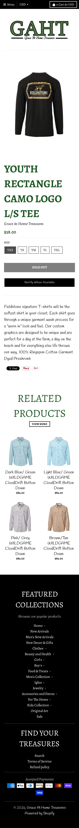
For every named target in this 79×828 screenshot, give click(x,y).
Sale (40, 716)
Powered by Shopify (39, 813)
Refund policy (39, 767)
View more (39, 424)
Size (7, 242)
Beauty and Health (38, 654)
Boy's (38, 665)
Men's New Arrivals (39, 636)
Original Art (39, 710)
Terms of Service (40, 761)
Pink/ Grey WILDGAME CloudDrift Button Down (20, 546)
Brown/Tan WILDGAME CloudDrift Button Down (59, 546)
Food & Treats (38, 671)
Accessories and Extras (38, 693)
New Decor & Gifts (39, 642)
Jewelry (38, 688)
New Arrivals (39, 631)
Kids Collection (38, 705)
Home (38, 625)
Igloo (38, 682)
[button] (39, 282)
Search (39, 755)
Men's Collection (38, 676)
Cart (65, 4)
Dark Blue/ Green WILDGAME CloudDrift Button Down (20, 480)
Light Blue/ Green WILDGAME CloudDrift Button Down (59, 480)
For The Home (38, 699)
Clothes (38, 648)
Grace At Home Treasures (24, 223)
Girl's (38, 659)
